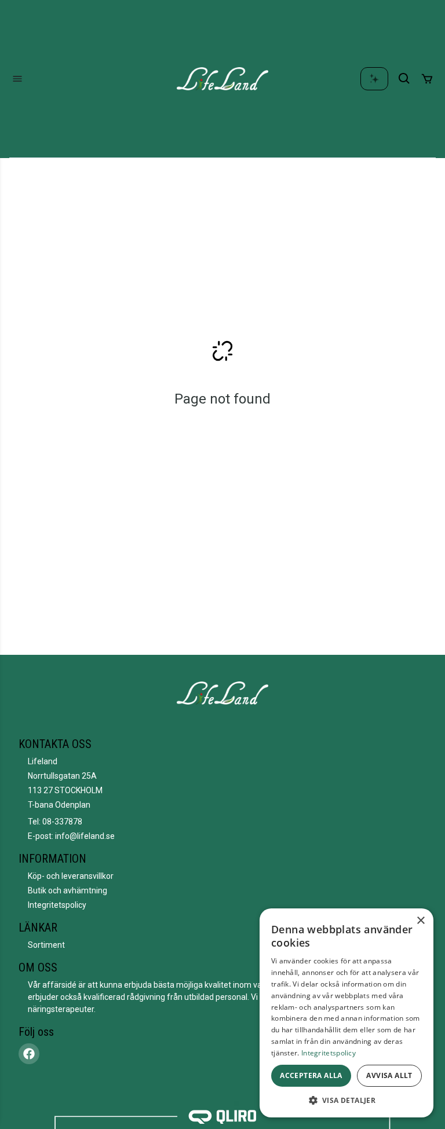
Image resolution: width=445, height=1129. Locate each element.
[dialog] (346, 1012)
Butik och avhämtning (67, 890)
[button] (346, 1100)
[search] (404, 78)
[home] (222, 78)
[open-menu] (17, 78)
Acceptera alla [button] (311, 1075)
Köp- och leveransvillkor (71, 876)
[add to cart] (427, 78)
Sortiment (46, 945)
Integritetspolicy (57, 905)
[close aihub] (374, 78)
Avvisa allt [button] (389, 1075)
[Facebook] (29, 1053)
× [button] (420, 921)
